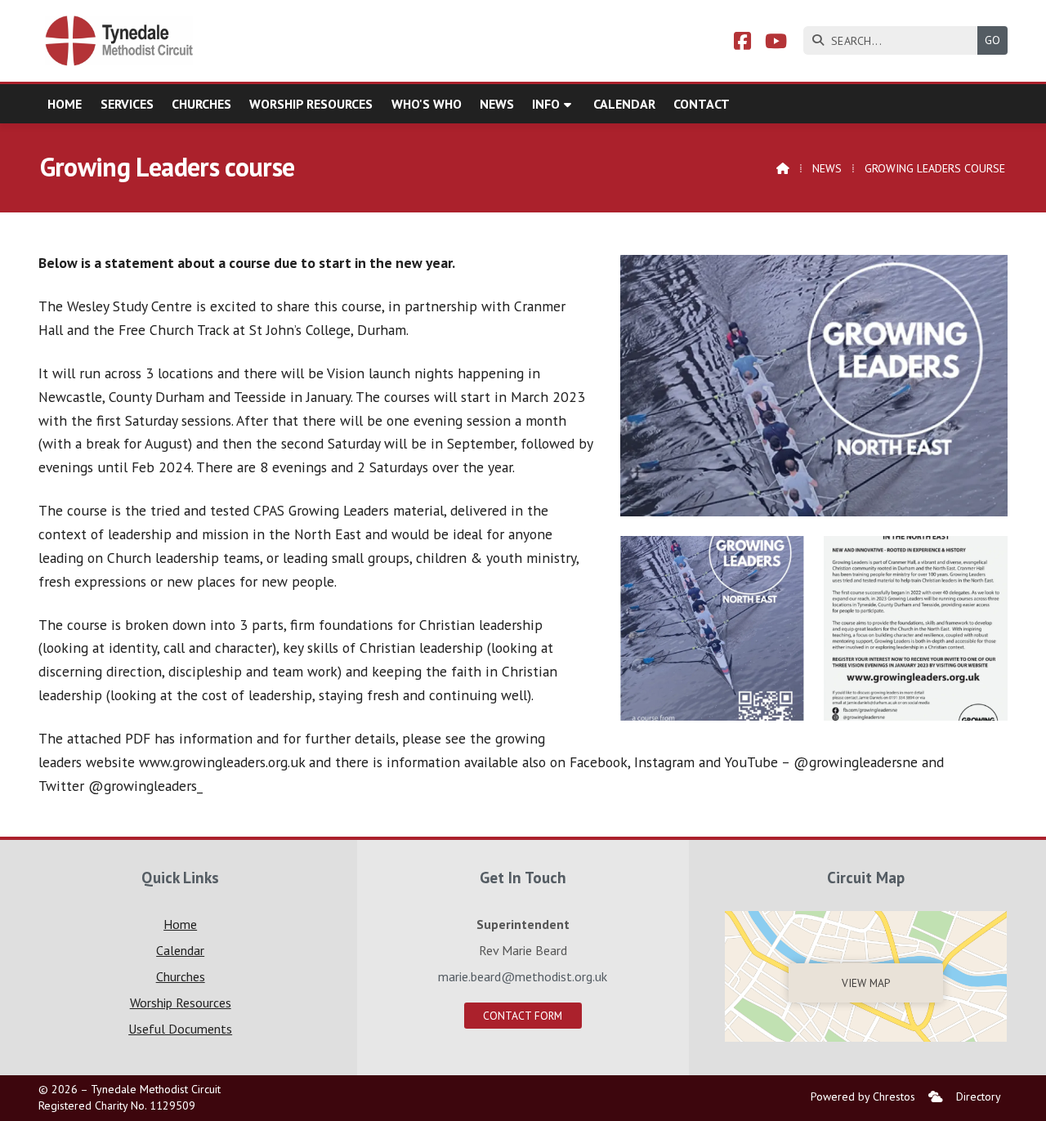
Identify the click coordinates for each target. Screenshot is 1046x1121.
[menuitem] (935, 1097)
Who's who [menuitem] (426, 104)
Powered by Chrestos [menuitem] (863, 1096)
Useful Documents (180, 1029)
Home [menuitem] (64, 104)
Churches (180, 976)
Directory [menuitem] (978, 1096)
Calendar (180, 950)
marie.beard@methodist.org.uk (522, 976)
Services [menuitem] (127, 104)
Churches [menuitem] (201, 104)
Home (180, 924)
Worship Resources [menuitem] (311, 104)
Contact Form (522, 1015)
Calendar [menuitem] (624, 104)
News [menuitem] (497, 104)
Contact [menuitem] (701, 104)
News (827, 168)
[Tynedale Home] (120, 41)
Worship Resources (180, 1002)
